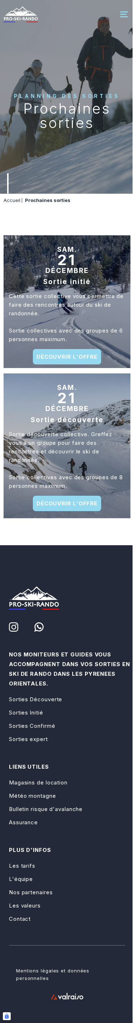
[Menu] (124, 14)
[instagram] (13, 627)
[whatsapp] (39, 627)
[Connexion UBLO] (7, 1016)
